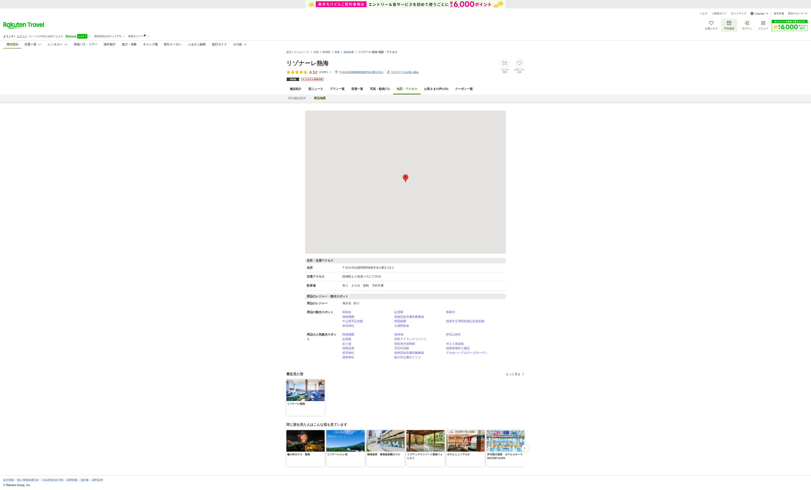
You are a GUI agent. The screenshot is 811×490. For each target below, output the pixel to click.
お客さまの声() (436, 88)
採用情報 (72, 480)
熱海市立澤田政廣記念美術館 (465, 321)
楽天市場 (779, 13)
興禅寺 (450, 312)
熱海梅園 (348, 316)
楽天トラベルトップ (297, 52)
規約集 (85, 480)
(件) (323, 72)
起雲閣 (398, 312)
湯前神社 (348, 357)
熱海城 (398, 334)
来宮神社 (348, 325)
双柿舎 (346, 312)
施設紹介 (296, 88)
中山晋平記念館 (352, 321)
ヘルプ (703, 13)
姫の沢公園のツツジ (407, 357)
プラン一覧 (337, 88)
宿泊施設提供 (297, 98)
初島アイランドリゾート (410, 339)
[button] (322, 382)
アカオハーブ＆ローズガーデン (466, 352)
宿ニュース (315, 88)
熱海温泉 (348, 348)
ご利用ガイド (719, 13)
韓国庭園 (400, 321)
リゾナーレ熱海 (307, 63)
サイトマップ (738, 13)
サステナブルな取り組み (405, 72)
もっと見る (513, 374)
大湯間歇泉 (401, 325)
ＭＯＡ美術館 (455, 343)
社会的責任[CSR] (52, 480)
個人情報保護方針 (28, 480)
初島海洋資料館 (404, 343)
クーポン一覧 (464, 88)
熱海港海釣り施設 (458, 348)
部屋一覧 (357, 88)
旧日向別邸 (401, 348)
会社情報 (8, 480)
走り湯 (346, 343)
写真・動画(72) (380, 88)
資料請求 (97, 480)
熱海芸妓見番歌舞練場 (409, 316)
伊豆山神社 (453, 334)
